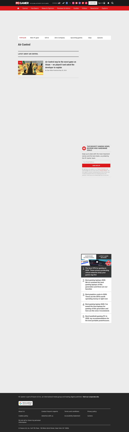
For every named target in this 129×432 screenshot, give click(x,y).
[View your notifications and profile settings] (108, 3)
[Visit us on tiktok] (86, 3)
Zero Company (60, 38)
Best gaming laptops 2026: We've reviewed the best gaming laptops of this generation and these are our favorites (96, 284)
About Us (22, 411)
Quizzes (100, 38)
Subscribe (93, 3)
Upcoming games (76, 38)
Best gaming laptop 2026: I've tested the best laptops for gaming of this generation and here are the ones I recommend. (97, 307)
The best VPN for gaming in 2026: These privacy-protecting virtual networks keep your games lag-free (97, 271)
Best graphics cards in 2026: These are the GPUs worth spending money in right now (96, 297)
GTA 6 (47, 38)
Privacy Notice (103, 170)
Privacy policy (92, 411)
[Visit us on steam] (63, 3)
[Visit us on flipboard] (83, 3)
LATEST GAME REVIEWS (103, 257)
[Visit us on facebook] (67, 3)
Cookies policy (23, 416)
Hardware (35, 8)
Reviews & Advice (63, 8)
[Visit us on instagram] (73, 3)
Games (25, 8)
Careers (90, 416)
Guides (76, 8)
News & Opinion (48, 8)
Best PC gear (34, 38)
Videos (84, 8)
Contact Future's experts (50, 411)
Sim (20, 62)
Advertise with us (47, 416)
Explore (105, 8)
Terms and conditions (71, 411)
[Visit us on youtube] (76, 3)
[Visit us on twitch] (80, 3)
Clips (90, 38)
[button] (112, 3)
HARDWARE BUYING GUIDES (89, 257)
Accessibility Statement (72, 416)
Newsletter (94, 8)
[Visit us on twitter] (70, 3)
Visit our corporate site (91, 397)
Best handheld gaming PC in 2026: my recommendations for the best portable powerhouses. (97, 318)
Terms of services (101, 169)
